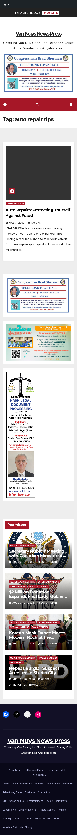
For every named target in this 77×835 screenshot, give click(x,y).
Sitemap (7, 818)
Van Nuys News (40, 627)
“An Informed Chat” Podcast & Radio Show (36, 783)
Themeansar (38, 774)
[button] (37, 104)
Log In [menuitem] (5, 4)
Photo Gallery (47, 809)
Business (30, 792)
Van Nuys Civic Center (47, 818)
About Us (68, 783)
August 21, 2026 (23, 562)
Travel (28, 818)
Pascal (36, 222)
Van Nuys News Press (38, 33)
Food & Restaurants (57, 800)
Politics (62, 809)
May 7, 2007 (17, 222)
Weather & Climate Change (18, 827)
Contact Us (44, 792)
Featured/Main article (22, 545)
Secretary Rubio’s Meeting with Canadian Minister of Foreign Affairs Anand (36, 556)
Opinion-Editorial (28, 809)
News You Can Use (38, 586)
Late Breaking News (48, 582)
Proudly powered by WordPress (27, 770)
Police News (16, 663)
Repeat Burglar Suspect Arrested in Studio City (34, 670)
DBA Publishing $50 (14, 800)
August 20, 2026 (24, 679)
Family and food (15, 204)
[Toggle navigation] (71, 104)
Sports (18, 818)
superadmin (49, 562)
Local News (9, 809)
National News (18, 586)
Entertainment (35, 800)
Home (6, 783)
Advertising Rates (12, 792)
